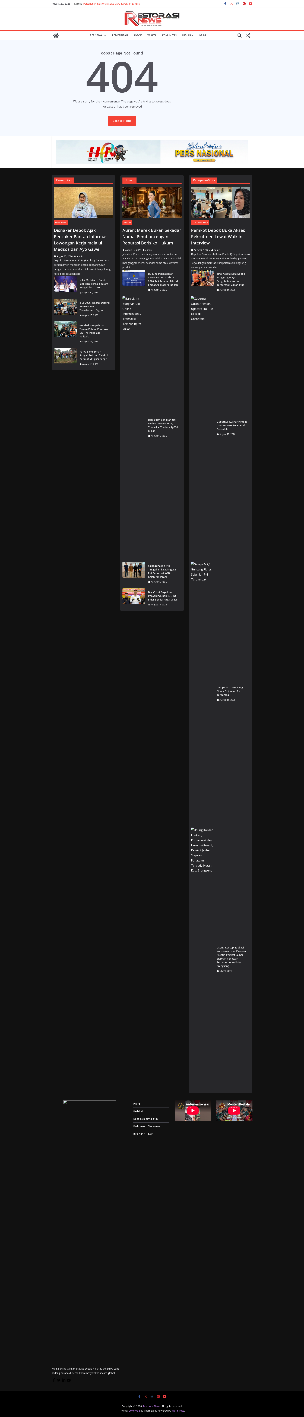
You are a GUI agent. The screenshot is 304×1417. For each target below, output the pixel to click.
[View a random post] (248, 35)
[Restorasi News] (56, 35)
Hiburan (187, 35)
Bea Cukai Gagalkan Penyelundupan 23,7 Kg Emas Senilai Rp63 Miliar (162, 595)
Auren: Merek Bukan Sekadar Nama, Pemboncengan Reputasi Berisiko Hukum (151, 236)
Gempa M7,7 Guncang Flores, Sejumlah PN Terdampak (230, 691)
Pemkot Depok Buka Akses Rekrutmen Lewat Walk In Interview (218, 236)
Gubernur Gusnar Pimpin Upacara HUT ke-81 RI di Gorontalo (232, 425)
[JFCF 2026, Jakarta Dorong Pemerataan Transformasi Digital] (65, 309)
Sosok (138, 35)
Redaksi (138, 1111)
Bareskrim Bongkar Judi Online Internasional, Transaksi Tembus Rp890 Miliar (163, 425)
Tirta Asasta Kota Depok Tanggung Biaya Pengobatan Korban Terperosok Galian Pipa (231, 279)
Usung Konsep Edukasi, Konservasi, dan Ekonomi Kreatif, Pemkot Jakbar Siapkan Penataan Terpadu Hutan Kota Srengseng (231, 957)
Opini (202, 35)
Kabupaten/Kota (200, 222)
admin (80, 256)
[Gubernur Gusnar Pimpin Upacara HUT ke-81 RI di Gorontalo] (202, 428)
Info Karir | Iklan (143, 1133)
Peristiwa (96, 35)
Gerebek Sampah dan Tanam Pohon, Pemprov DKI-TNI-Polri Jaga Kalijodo (94, 331)
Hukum (127, 222)
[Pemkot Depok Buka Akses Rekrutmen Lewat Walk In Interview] (220, 202)
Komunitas (169, 35)
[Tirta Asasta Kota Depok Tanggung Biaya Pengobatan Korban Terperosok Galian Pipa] (202, 282)
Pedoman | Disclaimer (146, 1126)
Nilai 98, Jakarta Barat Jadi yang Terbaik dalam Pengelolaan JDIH (94, 283)
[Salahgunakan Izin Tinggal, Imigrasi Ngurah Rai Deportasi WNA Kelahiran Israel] (133, 574)
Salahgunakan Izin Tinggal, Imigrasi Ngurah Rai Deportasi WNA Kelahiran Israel (162, 571)
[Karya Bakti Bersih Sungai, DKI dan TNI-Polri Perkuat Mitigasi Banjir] (65, 358)
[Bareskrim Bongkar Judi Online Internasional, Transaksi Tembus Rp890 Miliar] (133, 428)
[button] (104, 35)
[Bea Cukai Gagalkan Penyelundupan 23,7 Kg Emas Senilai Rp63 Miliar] (133, 598)
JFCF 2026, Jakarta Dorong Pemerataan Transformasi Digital (95, 306)
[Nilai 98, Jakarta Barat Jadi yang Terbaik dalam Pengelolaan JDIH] (65, 286)
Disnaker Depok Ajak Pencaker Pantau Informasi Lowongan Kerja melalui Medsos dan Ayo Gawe (81, 239)
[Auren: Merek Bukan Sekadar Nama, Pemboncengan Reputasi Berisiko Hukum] (152, 202)
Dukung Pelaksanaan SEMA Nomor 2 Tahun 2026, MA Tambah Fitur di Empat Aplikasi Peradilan (163, 279)
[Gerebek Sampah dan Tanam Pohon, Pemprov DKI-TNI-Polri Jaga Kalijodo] (65, 333)
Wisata (151, 35)
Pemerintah (120, 35)
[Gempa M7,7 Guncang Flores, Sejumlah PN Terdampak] (202, 693)
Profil (136, 1104)
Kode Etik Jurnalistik (145, 1118)
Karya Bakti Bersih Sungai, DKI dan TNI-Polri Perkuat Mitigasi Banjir (94, 355)
